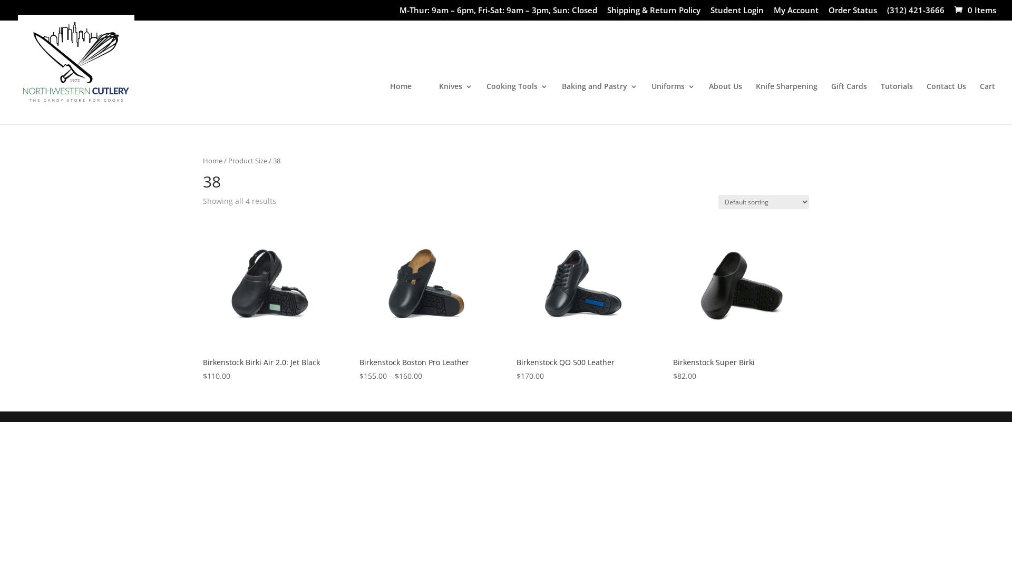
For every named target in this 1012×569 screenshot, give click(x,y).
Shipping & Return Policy (653, 10)
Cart (987, 87)
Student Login (737, 10)
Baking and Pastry (594, 87)
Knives (450, 87)
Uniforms (668, 87)
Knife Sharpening (787, 87)
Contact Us (946, 87)
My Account (796, 10)
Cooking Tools (512, 87)
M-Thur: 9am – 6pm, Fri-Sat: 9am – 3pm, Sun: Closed (498, 10)
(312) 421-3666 (916, 10)
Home (401, 87)
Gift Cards (849, 87)
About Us (725, 87)
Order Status (853, 10)
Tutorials (897, 87)
